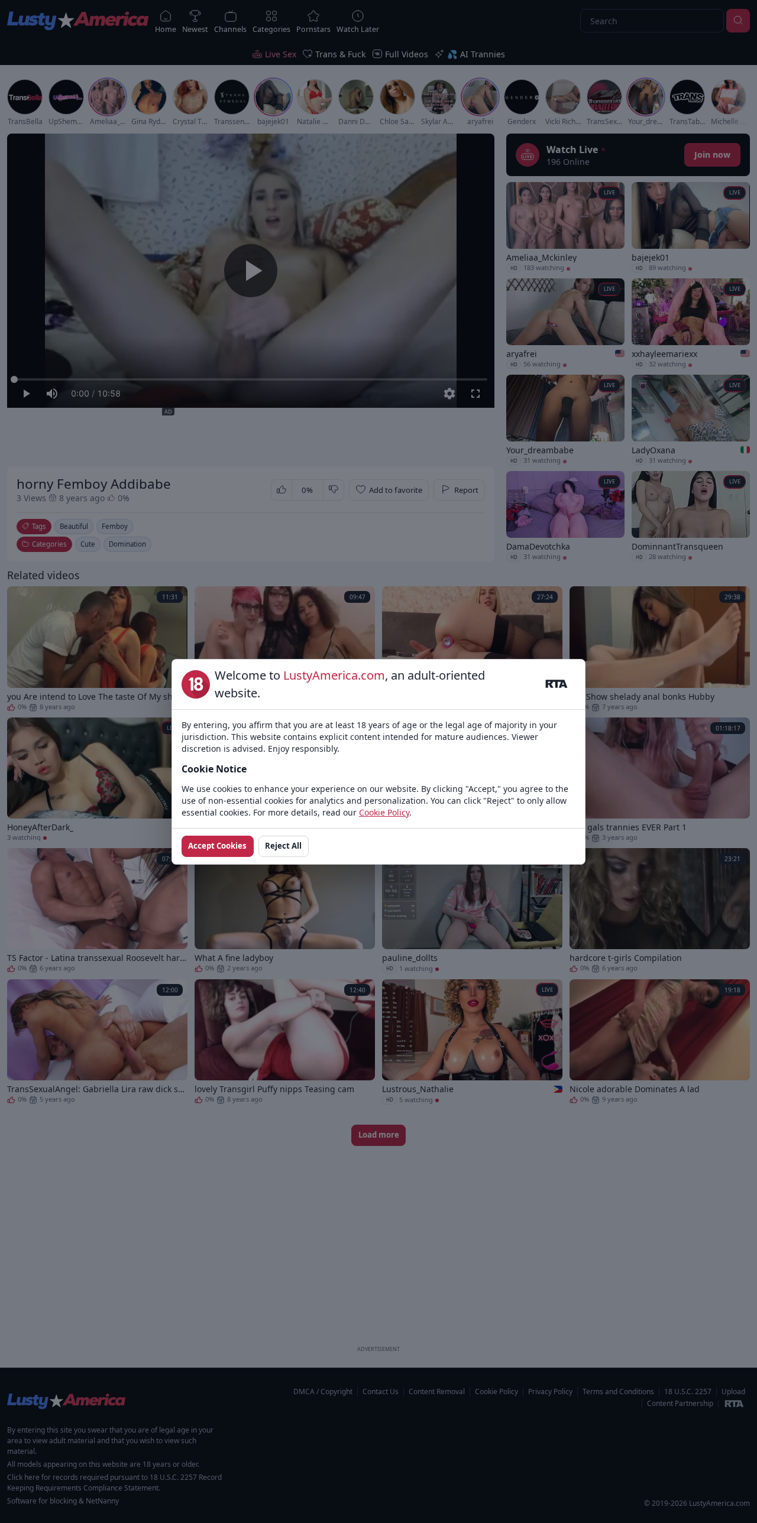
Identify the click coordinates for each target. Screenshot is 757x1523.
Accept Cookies (217, 845)
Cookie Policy (384, 812)
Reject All (283, 845)
